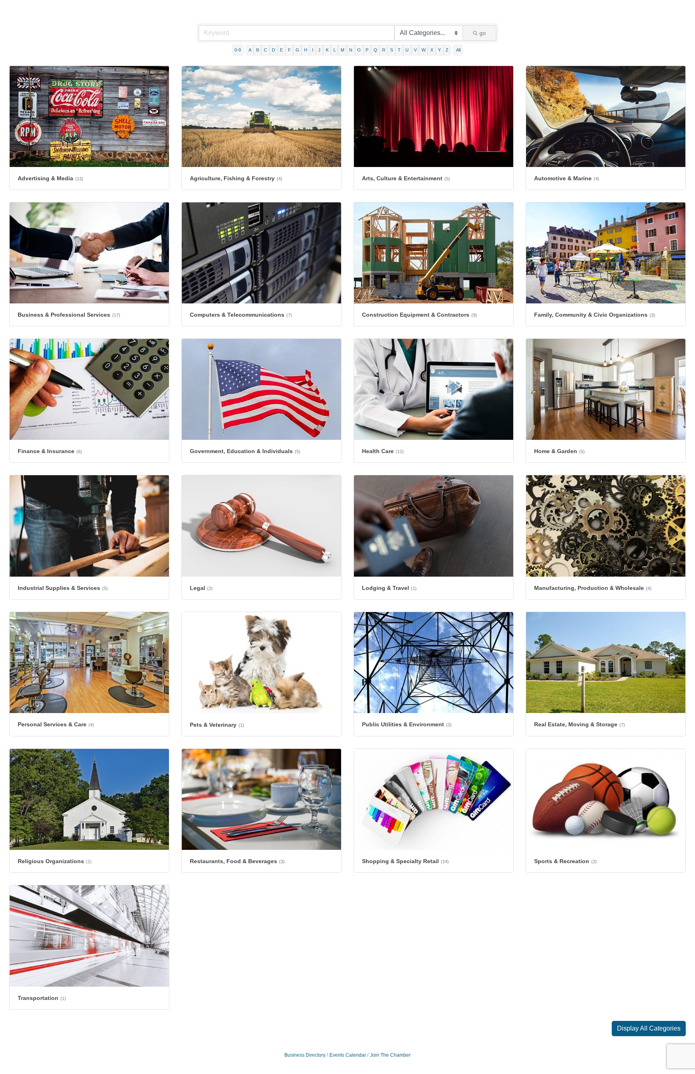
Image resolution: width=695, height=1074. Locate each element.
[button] (649, 1028)
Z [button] (447, 49)
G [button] (297, 49)
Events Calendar (347, 1055)
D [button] (273, 49)
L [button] (334, 49)
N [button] (350, 49)
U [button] (407, 49)
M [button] (342, 49)
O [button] (359, 49)
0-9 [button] (237, 49)
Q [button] (375, 49)
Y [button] (439, 49)
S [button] (391, 49)
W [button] (424, 49)
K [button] (327, 49)
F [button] (289, 49)
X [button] (431, 49)
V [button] (415, 49)
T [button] (399, 49)
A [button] (250, 49)
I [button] (312, 49)
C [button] (265, 49)
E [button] (281, 49)
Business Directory (304, 1055)
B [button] (257, 49)
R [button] (383, 49)
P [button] (367, 49)
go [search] (482, 33)
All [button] (458, 49)
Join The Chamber (390, 1055)
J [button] (319, 49)
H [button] (305, 49)
